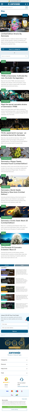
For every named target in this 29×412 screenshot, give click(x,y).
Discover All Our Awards (14, 347)
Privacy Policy (20, 333)
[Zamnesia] (14, 4)
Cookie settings (14, 409)
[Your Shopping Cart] (27, 4)
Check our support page (23, 386)
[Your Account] (25, 4)
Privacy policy (24, 398)
